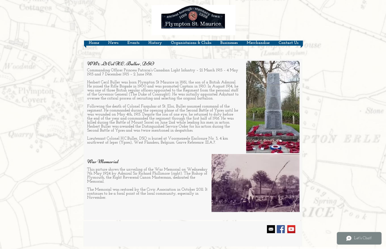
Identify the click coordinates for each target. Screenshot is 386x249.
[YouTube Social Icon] (291, 229)
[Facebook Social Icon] (281, 229)
